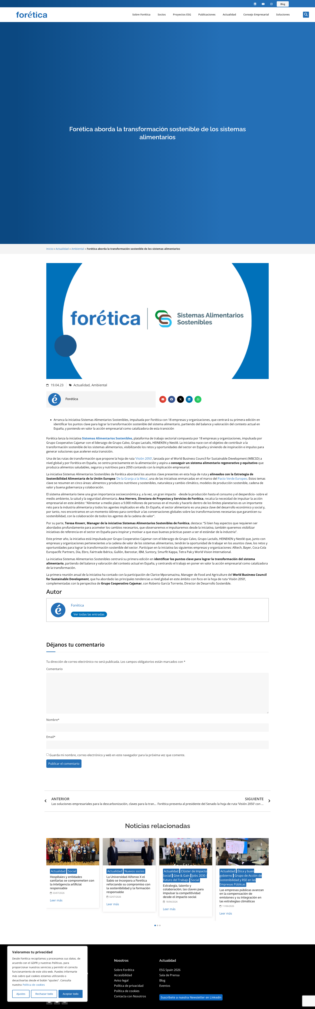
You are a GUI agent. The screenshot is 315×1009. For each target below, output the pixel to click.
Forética (77, 605)
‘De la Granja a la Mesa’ (132, 479)
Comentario (54, 669)
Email (50, 736)
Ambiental (77, 248)
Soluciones (283, 14)
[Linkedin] (255, 4)
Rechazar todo (44, 994)
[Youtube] (263, 4)
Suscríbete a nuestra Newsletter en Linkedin (191, 997)
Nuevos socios (134, 871)
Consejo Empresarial (256, 14)
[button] (306, 15)
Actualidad (229, 14)
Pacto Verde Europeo (232, 479)
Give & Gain (182, 876)
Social (72, 871)
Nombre (52, 719)
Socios (162, 14)
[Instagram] (271, 4)
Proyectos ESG (182, 14)
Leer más (56, 900)
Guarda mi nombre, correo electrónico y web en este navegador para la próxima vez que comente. (117, 755)
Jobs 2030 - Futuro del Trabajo (185, 878)
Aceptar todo (70, 994)
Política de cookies (34, 984)
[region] (47, 974)
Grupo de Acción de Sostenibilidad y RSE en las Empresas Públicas (240, 880)
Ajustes (20, 994)
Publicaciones (206, 14)
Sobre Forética (141, 14)
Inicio (49, 248)
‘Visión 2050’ (143, 459)
